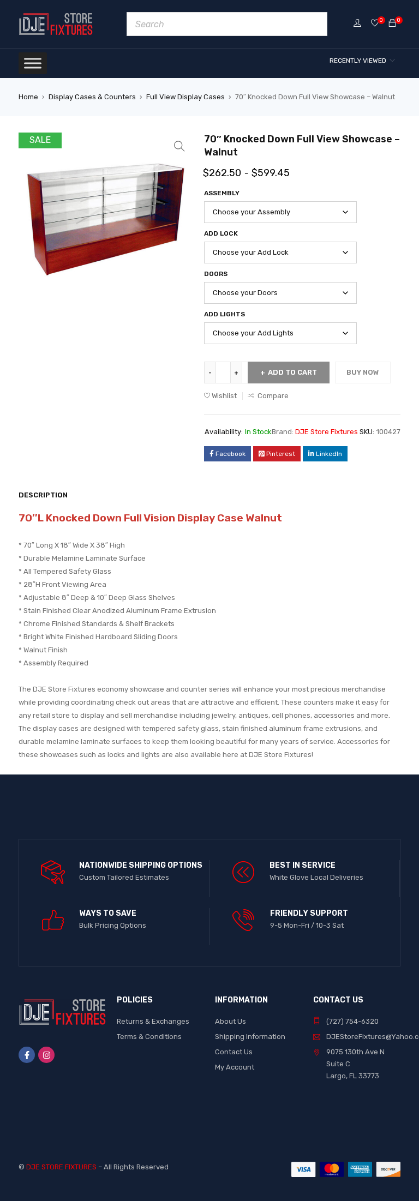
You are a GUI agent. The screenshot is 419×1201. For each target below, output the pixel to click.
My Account (234, 1067)
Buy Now (362, 372)
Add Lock (221, 233)
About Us (230, 1021)
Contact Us (234, 1052)
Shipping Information (250, 1036)
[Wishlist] (375, 24)
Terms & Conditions (149, 1036)
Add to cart (292, 372)
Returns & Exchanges (153, 1021)
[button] (179, 146)
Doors (216, 274)
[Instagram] (46, 1055)
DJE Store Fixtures (326, 432)
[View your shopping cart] (392, 24)
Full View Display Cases (185, 97)
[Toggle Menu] (32, 63)
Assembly (222, 193)
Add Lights (224, 314)
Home (28, 97)
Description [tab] (43, 495)
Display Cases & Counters (92, 97)
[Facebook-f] (27, 1055)
